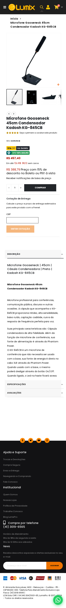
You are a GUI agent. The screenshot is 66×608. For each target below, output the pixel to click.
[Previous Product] (9, 114)
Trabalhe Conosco (13, 511)
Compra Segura (11, 465)
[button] (42, 7)
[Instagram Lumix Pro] (47, 440)
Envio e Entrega (11, 470)
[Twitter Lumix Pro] (30, 440)
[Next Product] (14, 114)
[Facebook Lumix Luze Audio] (22, 440)
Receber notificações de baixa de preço (28, 178)
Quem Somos (10, 494)
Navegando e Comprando (17, 476)
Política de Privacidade (15, 505)
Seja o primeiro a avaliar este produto (38, 132)
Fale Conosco (10, 481)
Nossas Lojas (10, 500)
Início (14, 19)
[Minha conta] (48, 7)
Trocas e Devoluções (14, 459)
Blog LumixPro (10, 516)
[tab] (35, 254)
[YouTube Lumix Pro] (38, 440)
